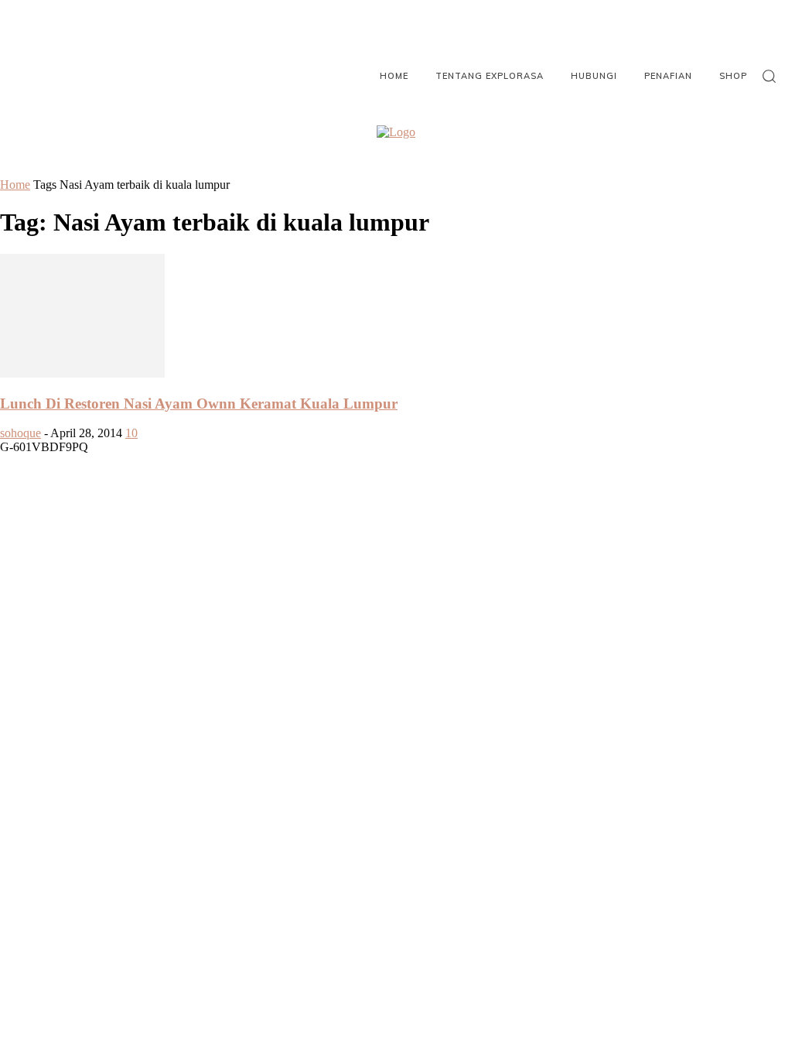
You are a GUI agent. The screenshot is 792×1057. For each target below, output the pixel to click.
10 (131, 433)
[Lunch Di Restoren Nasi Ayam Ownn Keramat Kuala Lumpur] (82, 373)
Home (15, 184)
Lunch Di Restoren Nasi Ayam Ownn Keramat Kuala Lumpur (199, 403)
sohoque (20, 433)
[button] (769, 76)
